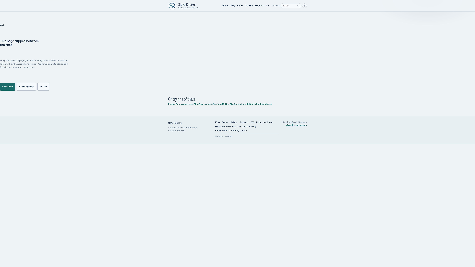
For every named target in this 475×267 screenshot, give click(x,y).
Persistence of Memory (227, 130)
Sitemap (228, 136)
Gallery (249, 5)
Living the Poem (264, 122)
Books (240, 5)
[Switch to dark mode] (304, 5)
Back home (7, 87)
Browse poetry (26, 87)
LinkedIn (276, 6)
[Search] (298, 6)
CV (267, 5)
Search (43, 87)
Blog (232, 5)
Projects (259, 5)
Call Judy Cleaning (247, 126)
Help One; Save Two (225, 126)
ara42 (244, 130)
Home (225, 5)
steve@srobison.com (296, 125)
